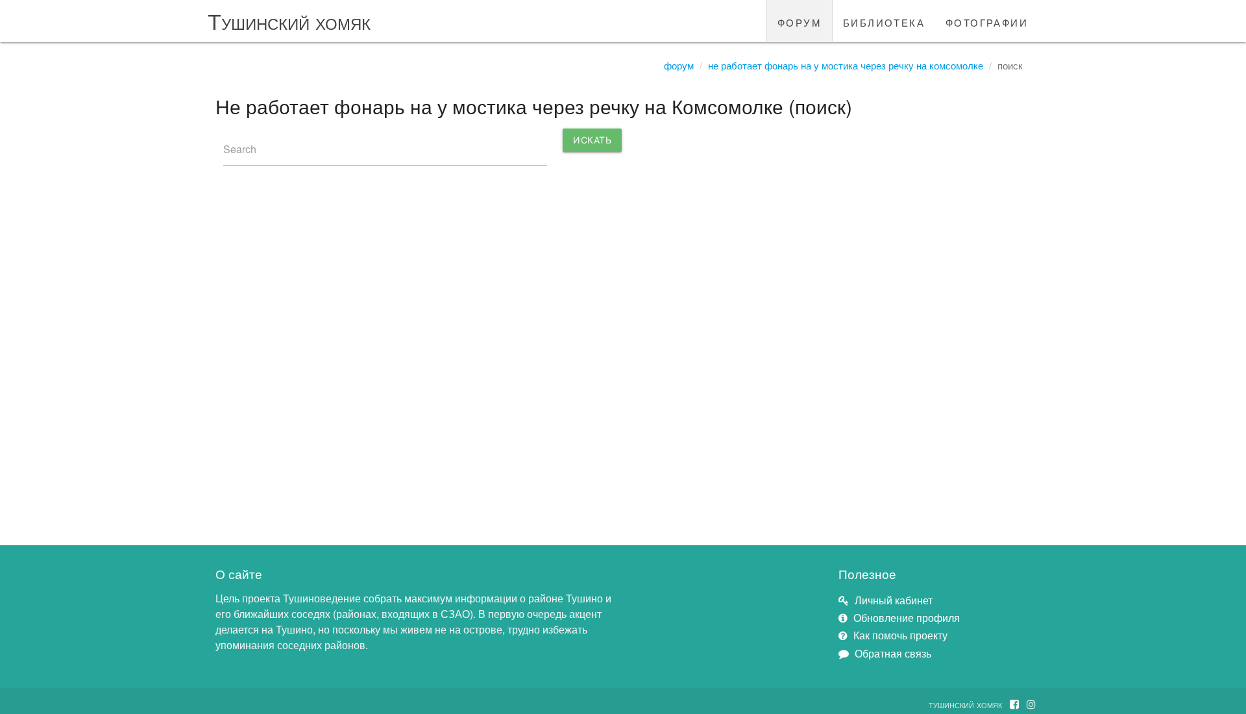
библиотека (884, 21)
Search (239, 149)
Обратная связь (893, 653)
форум (799, 21)
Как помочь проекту (900, 635)
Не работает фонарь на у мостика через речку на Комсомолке (845, 65)
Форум (679, 65)
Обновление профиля (906, 617)
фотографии (987, 21)
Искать (592, 139)
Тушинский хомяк (289, 20)
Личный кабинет (894, 600)
